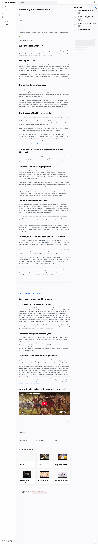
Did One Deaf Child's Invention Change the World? (85, 17)
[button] (19, 2)
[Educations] (22, 432)
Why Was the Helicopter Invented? (87, 23)
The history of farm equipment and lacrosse (30, 293)
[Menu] (2, 2)
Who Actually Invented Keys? (85, 10)
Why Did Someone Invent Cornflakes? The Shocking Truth (86, 30)
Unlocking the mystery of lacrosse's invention (30, 144)
